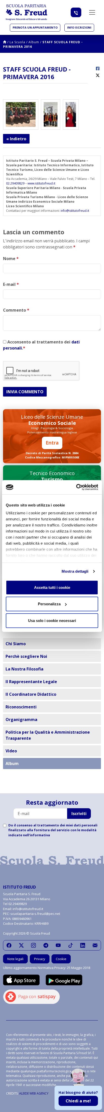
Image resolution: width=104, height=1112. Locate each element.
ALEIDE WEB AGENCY (33, 1093)
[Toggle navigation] (92, 12)
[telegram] (45, 945)
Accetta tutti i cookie (52, 587)
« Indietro (16, 139)
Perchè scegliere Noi (26, 656)
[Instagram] (33, 945)
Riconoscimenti (21, 707)
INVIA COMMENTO (24, 392)
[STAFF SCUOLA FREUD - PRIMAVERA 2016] (21, 114)
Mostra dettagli (75, 571)
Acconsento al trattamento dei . (41, 345)
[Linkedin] (82, 945)
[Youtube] (58, 945)
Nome (11, 258)
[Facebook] (9, 945)
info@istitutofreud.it (75, 211)
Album (34, 42)
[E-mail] (95, 945)
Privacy (39, 959)
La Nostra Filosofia (24, 669)
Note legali (15, 959)
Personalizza (49, 604)
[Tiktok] (70, 945)
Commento (16, 310)
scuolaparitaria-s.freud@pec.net (35, 913)
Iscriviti (79, 813)
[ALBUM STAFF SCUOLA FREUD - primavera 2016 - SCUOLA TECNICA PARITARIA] (51, 114)
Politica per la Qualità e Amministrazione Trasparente (48, 735)
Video (11, 751)
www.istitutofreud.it (41, 183)
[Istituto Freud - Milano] (26, 12)
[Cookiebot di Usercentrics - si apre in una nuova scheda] (76, 487)
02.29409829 (15, 183)
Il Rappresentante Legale (31, 681)
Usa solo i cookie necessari (52, 620)
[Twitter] (21, 945)
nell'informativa (36, 835)
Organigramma (21, 719)
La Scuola (17, 42)
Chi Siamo (16, 643)
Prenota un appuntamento (35, 27)
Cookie (61, 959)
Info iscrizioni (79, 27)
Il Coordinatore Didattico (31, 694)
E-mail (11, 284)
